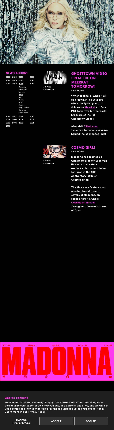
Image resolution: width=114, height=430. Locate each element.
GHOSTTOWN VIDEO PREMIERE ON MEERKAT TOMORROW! (89, 80)
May (20, 97)
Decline (91, 421)
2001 (32, 123)
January (22, 87)
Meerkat (90, 107)
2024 (14, 77)
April (21, 95)
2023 (21, 77)
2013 (8, 116)
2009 (8, 119)
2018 (32, 80)
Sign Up (82, 345)
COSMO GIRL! (83, 147)
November (23, 113)
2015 (21, 83)
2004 (14, 123)
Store (6, 345)
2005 (8, 123)
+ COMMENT (48, 90)
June (21, 100)
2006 (32, 119)
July (20, 102)
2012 (14, 116)
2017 (8, 83)
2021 (8, 80)
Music (56, 345)
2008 (14, 119)
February (23, 89)
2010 (32, 116)
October (23, 110)
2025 (8, 77)
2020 (14, 80)
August (22, 105)
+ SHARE (47, 87)
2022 (32, 77)
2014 (32, 83)
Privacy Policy (36, 411)
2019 (21, 80)
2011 (21, 116)
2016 (14, 83)
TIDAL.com (90, 126)
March (21, 92)
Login (108, 345)
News (31, 345)
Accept (56, 421)
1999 (8, 126)
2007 (21, 119)
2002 (21, 123)
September (24, 107)
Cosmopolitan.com (83, 202)
